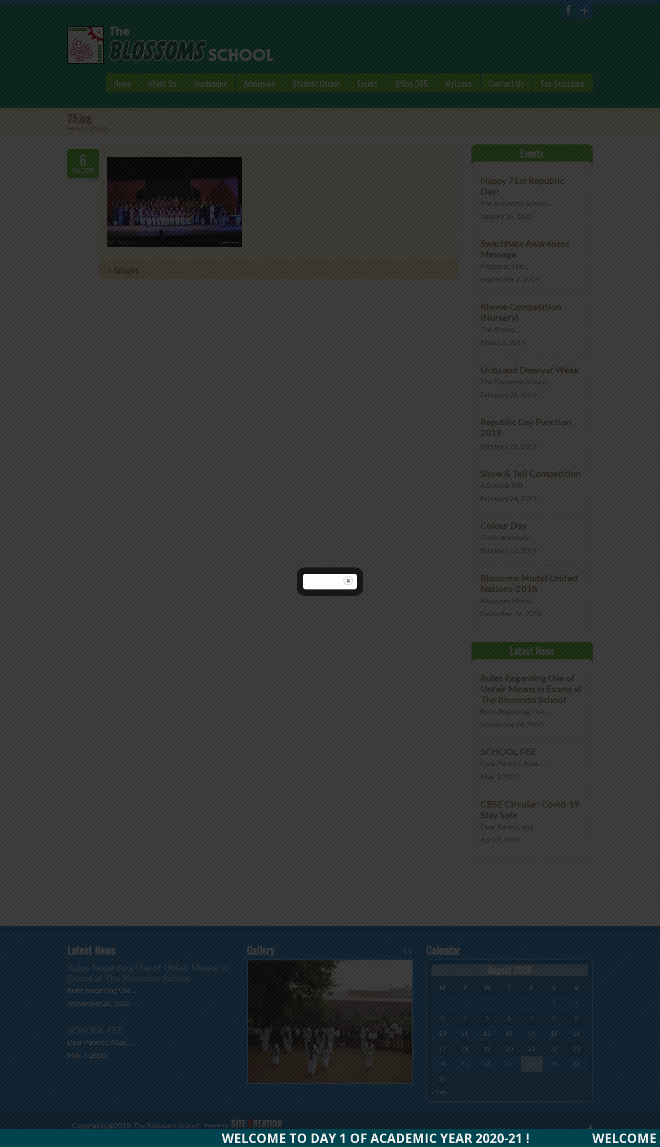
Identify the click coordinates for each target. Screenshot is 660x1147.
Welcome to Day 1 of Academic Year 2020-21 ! (339, 1138)
